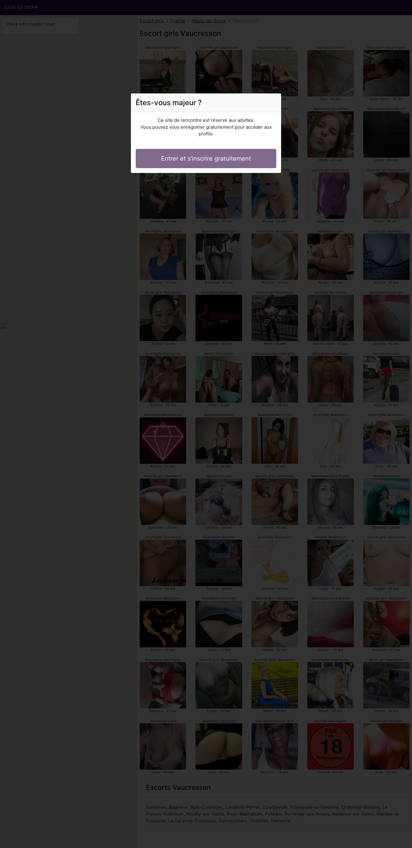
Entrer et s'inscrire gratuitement (206, 158)
